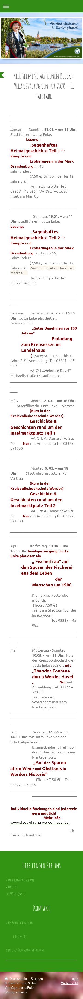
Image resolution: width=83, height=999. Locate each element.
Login (74, 978)
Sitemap (37, 978)
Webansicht (69, 983)
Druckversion (19, 978)
